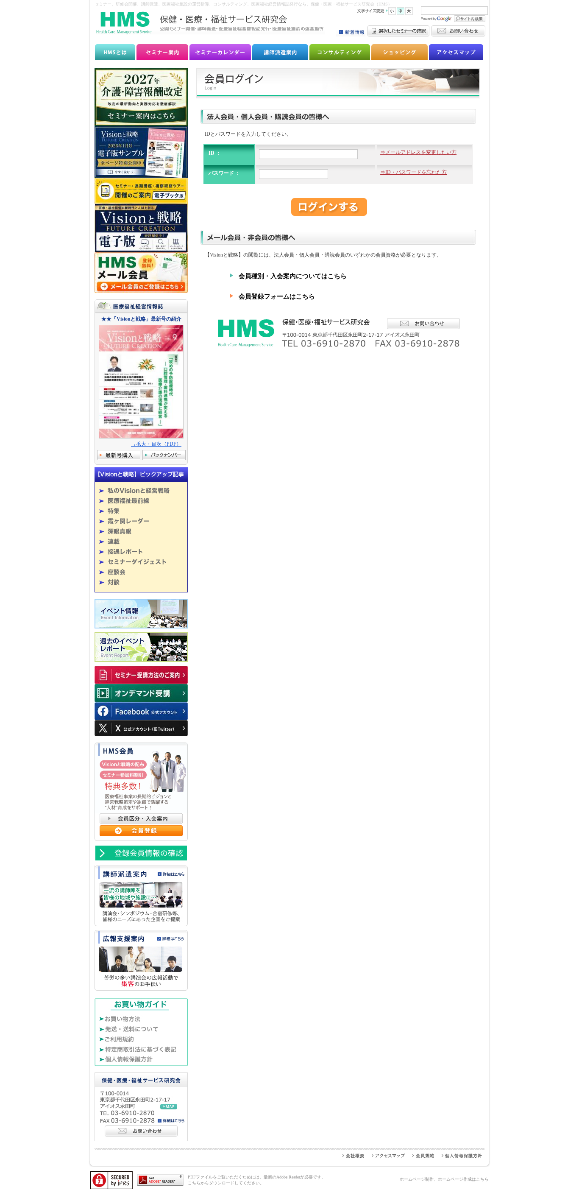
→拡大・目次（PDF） (156, 444)
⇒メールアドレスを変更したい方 (418, 152)
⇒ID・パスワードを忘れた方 (413, 172)
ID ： (215, 153)
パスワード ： (224, 173)
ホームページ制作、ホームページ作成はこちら (444, 1179)
